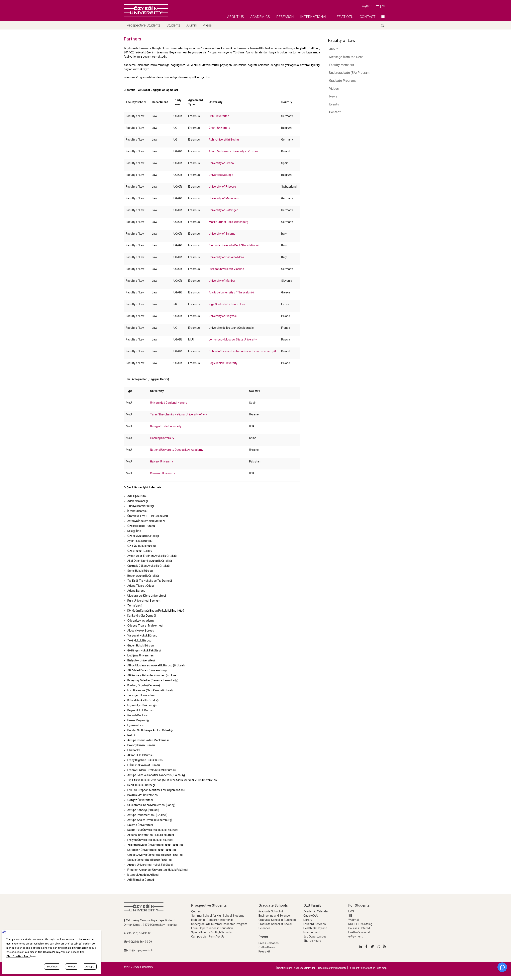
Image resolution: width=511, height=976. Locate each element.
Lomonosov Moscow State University (233, 339)
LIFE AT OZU (343, 17)
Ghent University (219, 127)
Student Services (314, 924)
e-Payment (355, 936)
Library (307, 919)
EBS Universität (219, 116)
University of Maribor (222, 280)
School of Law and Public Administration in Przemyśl (242, 351)
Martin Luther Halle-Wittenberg (228, 221)
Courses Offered (359, 928)
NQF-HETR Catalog (360, 924)
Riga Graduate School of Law (227, 304)
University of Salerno (222, 233)
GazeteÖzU (310, 915)
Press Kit (264, 951)
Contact (335, 112)
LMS (351, 911)
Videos (334, 89)
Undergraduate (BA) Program (349, 73)
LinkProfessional (359, 932)
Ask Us (220, 936)
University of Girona (221, 163)
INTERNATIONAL (313, 17)
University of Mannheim (224, 198)
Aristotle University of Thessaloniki (231, 292)
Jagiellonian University (223, 363)
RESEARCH (285, 17)
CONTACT (367, 17)
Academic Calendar (315, 911)
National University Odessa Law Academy (176, 449)
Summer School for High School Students (218, 915)
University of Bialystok (223, 316)
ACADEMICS (260, 17)
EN (383, 6)
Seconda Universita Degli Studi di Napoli (234, 245)
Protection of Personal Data (332, 968)
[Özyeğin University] (146, 10)
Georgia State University (165, 426)
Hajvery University (161, 461)
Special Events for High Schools (211, 932)
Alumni (191, 25)
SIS (350, 915)
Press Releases (268, 943)
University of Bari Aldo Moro (226, 257)
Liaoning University (162, 438)
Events (334, 104)
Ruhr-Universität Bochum (225, 139)
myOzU (366, 6)
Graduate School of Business (277, 919)
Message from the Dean (346, 57)
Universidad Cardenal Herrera (168, 402)
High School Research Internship (212, 919)
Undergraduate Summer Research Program (219, 924)
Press (207, 25)
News (333, 96)
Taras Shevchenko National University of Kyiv (179, 414)
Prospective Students (143, 25)
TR (377, 6)
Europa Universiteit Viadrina (226, 269)
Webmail (353, 919)
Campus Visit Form (203, 936)
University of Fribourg (222, 186)
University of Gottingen (223, 210)
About (333, 49)
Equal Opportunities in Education (212, 928)
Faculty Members (341, 65)
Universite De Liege (221, 174)
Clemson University (162, 473)
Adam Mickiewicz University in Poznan (233, 151)
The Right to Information (361, 968)
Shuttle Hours (312, 940)
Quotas (196, 911)
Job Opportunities (315, 936)
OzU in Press (266, 947)
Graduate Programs (342, 81)
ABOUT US (235, 17)
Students (173, 25)
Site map (381, 968)
